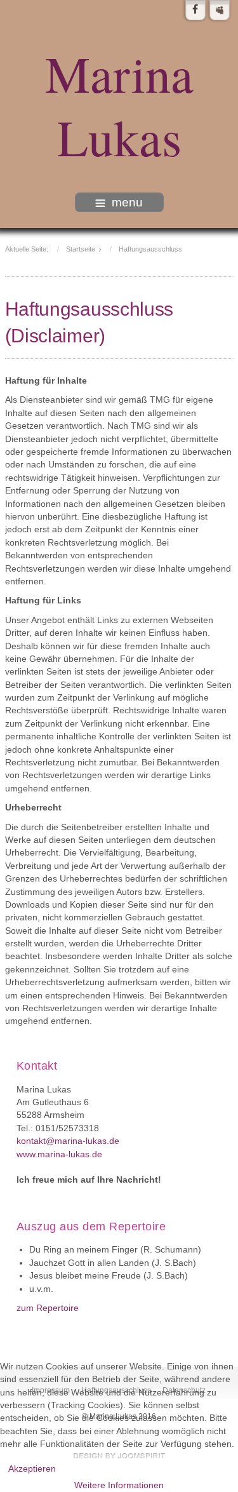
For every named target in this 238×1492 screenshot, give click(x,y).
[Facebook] (195, 10)
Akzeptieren (32, 1468)
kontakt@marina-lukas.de (68, 1141)
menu (127, 202)
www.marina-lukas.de (59, 1154)
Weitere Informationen (119, 1485)
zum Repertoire (48, 1308)
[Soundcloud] (219, 10)
